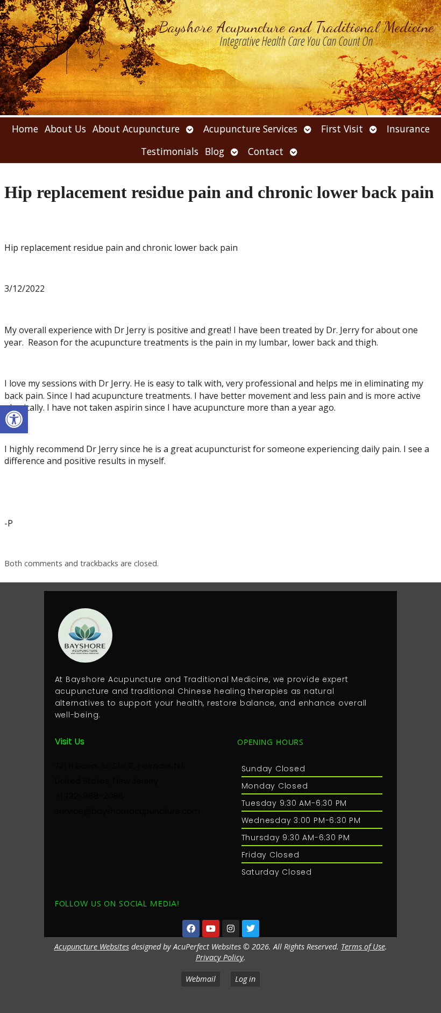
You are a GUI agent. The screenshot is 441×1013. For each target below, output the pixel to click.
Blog (214, 151)
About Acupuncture (136, 128)
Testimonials (169, 151)
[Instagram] (230, 928)
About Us (65, 128)
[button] (14, 419)
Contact (265, 151)
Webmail (201, 979)
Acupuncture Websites (91, 946)
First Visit (342, 128)
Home (25, 128)
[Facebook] (191, 928)
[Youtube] (210, 928)
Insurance (408, 128)
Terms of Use (363, 946)
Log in (245, 979)
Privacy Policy (220, 957)
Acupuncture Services (250, 128)
